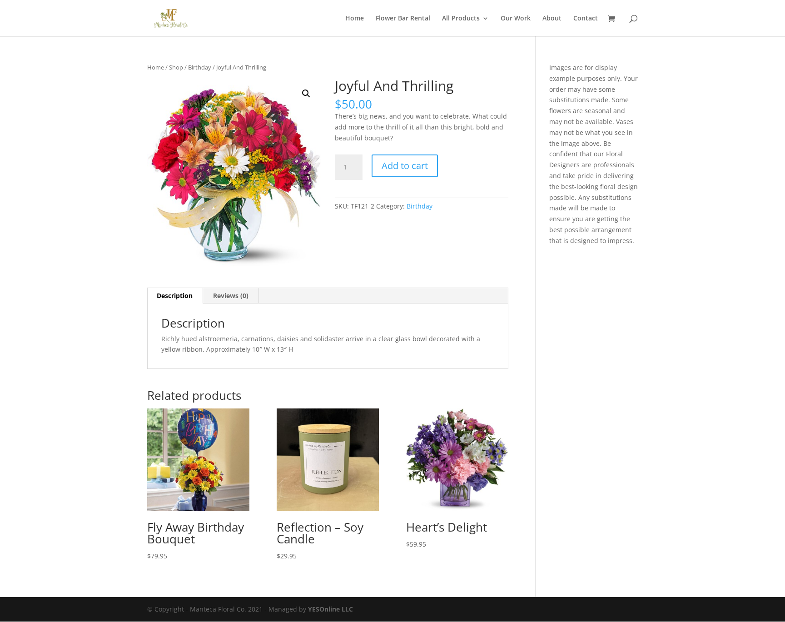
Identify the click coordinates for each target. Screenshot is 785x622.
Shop (176, 67)
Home (354, 18)
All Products (461, 18)
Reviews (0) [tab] (230, 295)
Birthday (199, 67)
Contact (585, 18)
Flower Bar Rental (403, 18)
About (551, 18)
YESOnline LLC (330, 609)
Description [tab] (175, 295)
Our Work (516, 18)
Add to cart (405, 165)
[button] (306, 93)
